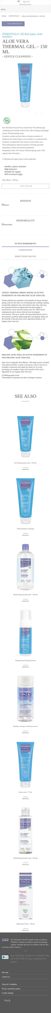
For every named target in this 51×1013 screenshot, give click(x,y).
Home (4, 16)
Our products (14, 24)
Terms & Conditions (9, 984)
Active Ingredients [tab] (25, 244)
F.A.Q (7, 1000)
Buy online (26, 186)
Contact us (6, 977)
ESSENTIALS (14, 16)
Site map (5, 972)
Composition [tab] (25, 250)
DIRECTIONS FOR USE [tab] (25, 256)
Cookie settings (7, 993)
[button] (3, 9)
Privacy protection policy (11, 989)
